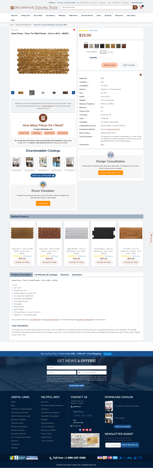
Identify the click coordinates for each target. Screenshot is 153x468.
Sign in (110, 2)
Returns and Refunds (19, 427)
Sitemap (14, 448)
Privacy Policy (90, 379)
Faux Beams (50, 15)
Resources (119, 15)
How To (26, 143)
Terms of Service (100, 379)
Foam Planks (63, 133)
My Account (93, 2)
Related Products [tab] (20, 216)
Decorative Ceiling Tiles (72, 465)
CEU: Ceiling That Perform (21, 437)
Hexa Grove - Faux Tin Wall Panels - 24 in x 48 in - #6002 (22, 251)
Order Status (125, 2)
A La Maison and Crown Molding (127, 406)
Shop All (14, 15)
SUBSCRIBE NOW (76, 386)
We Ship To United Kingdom (21, 409)
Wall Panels (73, 15)
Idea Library (131, 15)
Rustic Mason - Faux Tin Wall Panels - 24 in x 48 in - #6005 (103, 251)
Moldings (62, 15)
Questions (77, 274)
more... (128, 141)
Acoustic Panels (87, 15)
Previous (12, 92)
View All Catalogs (41, 175)
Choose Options (22, 262)
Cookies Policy (46, 437)
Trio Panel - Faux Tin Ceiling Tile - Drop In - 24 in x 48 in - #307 (131, 251)
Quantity (93, 57)
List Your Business (47, 427)
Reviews (65, 274)
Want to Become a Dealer (21, 416)
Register (116, 2)
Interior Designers (47, 423)
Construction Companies (50, 412)
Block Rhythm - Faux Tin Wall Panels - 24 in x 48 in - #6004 (76, 251)
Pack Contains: (91, 52)
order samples (47, 106)
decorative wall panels (84, 320)
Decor (99, 15)
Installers (44, 419)
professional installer (60, 143)
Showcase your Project (19, 412)
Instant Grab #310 (113, 129)
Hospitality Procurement (50, 416)
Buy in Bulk (38, 15)
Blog (13, 20)
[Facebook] (141, 75)
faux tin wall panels (51, 320)
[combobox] (80, 372)
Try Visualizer (43, 203)
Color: (86, 42)
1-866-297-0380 (69, 2)
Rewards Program (137, 2)
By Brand (108, 15)
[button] (59, 29)
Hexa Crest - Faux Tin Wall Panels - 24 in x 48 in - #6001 (49, 251)
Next (73, 92)
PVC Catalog (119, 418)
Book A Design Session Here (110, 173)
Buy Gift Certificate (18, 434)
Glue (102, 144)
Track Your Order (17, 423)
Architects (45, 409)
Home (13, 402)
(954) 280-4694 (84, 2)
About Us (14, 441)
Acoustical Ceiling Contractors (52, 405)
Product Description (21, 274)
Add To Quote (129, 65)
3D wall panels (35, 320)
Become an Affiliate (18, 419)
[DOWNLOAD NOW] (20, 457)
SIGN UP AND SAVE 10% (130, 445)
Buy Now (107, 354)
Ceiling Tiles (25, 15)
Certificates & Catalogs (45, 274)
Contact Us (15, 444)
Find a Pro (45, 402)
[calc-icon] (43, 118)
